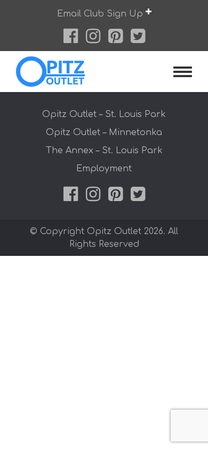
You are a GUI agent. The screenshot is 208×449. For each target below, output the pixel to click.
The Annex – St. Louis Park (104, 150)
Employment (104, 168)
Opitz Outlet (72, 71)
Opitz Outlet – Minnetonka (104, 132)
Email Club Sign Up (101, 14)
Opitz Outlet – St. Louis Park (104, 114)
